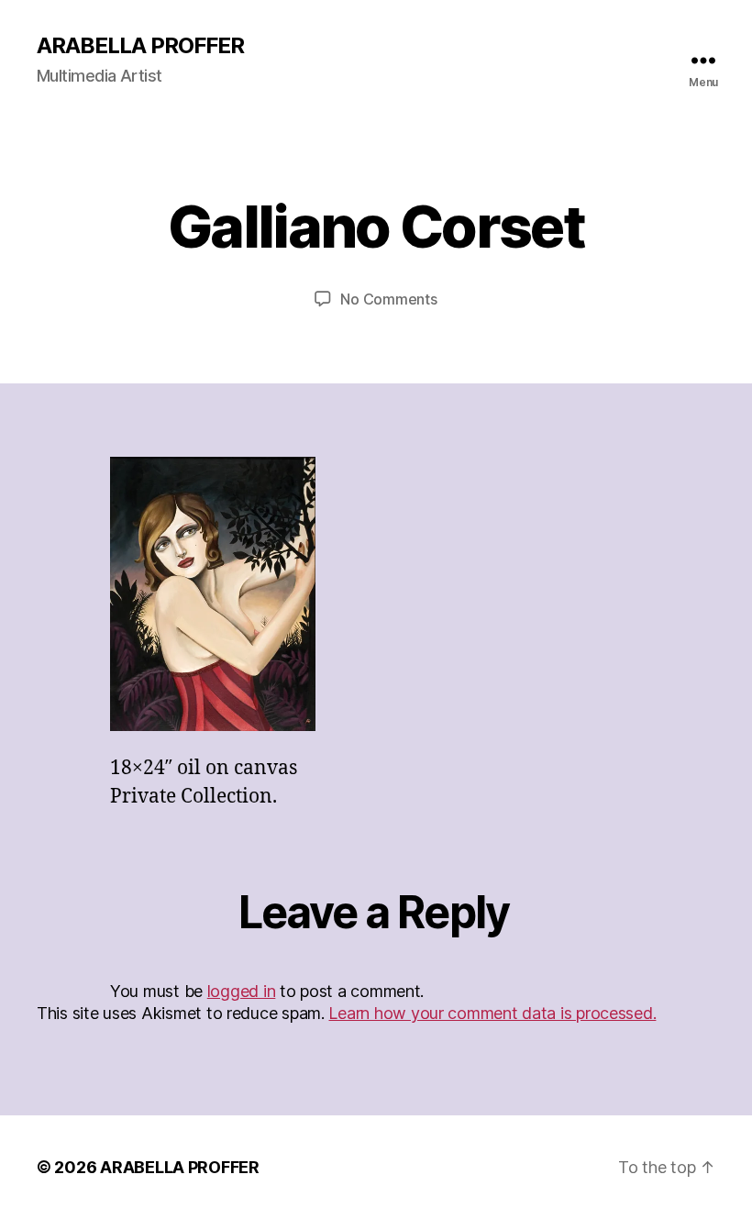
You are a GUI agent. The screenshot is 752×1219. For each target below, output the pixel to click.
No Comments (388, 299)
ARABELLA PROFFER (140, 46)
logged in (241, 991)
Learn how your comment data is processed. (492, 1013)
